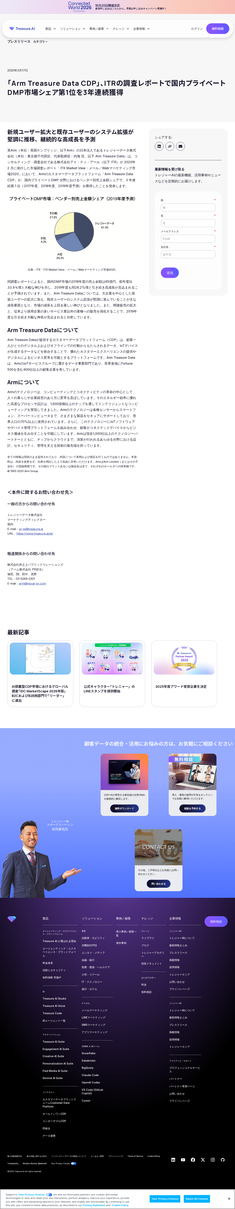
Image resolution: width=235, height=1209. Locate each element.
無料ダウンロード (124, 808)
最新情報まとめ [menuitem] (178, 945)
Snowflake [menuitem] (88, 1053)
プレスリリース (18, 41)
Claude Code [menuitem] (90, 1075)
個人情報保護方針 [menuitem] (14, 1156)
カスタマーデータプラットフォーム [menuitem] (59, 1103)
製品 (48, 28)
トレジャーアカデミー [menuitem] (152, 954)
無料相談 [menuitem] (146, 991)
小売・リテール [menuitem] (91, 974)
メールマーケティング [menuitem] (94, 1010)
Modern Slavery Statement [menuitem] (35, 1163)
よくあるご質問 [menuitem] (97, 1156)
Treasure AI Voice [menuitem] (54, 1005)
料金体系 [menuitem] (48, 962)
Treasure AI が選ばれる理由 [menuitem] (59, 941)
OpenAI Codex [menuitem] (91, 1082)
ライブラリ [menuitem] (147, 937)
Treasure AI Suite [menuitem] (54, 1041)
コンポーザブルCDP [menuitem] (54, 1121)
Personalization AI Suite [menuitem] (58, 1063)
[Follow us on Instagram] (213, 1160)
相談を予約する (192, 808)
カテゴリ (39, 41)
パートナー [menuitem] (175, 1078)
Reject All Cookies (197, 1198)
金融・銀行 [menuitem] (88, 960)
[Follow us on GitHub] (223, 1160)
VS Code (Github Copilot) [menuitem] (92, 1091)
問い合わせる (158, 883)
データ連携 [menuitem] (49, 1135)
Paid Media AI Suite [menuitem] (55, 1070)
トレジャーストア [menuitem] (179, 974)
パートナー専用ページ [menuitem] (182, 1086)
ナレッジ (119, 28)
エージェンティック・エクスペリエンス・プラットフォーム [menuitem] (59, 952)
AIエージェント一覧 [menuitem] (54, 1020)
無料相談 (218, 28)
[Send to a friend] (180, 146)
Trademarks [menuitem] (12, 1163)
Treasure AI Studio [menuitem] (54, 998)
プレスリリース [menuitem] (178, 952)
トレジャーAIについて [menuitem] (182, 937)
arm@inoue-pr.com (32, 583)
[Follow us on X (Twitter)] (203, 1160)
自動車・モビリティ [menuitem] (93, 937)
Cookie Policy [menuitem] (154, 1156)
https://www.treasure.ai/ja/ (34, 533)
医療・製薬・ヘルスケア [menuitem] (96, 967)
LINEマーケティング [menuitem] (93, 1017)
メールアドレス (188, 231)
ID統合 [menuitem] (46, 1128)
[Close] (229, 1199)
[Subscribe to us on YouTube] (183, 1160)
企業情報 (139, 28)
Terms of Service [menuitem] (135, 1156)
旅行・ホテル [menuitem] (89, 989)
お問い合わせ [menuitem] (177, 981)
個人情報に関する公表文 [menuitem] (37, 1156)
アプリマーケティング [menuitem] (94, 1032)
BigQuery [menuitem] (87, 1067)
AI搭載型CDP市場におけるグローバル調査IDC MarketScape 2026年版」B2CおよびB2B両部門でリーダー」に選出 (40, 693)
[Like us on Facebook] (193, 1160)
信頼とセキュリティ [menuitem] (54, 970)
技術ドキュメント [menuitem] (151, 963)
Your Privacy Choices (31, 1194)
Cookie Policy (120, 1205)
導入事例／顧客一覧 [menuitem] (126, 933)
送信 (170, 273)
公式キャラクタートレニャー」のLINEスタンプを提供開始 (109, 688)
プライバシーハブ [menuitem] (179, 989)
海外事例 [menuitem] (121, 942)
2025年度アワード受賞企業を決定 (181, 686)
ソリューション (70, 28)
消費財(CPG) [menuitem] (89, 945)
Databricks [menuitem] (88, 1060)
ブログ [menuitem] (145, 945)
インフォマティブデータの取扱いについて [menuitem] (68, 1156)
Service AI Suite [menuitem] (53, 1078)
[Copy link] (169, 146)
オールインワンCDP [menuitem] (54, 1113)
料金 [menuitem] (144, 984)
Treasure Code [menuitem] (52, 1013)
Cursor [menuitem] (86, 1100)
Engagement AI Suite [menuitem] (56, 1049)
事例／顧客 (97, 28)
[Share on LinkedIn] (159, 146)
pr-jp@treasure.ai (31, 529)
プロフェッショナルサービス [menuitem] (184, 1069)
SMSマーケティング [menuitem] (93, 1024)
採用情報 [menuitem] (174, 967)
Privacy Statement (94, 1205)
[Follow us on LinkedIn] (173, 1160)
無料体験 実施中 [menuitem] (52, 977)
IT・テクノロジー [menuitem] (92, 981)
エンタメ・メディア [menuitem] (93, 952)
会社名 (188, 246)
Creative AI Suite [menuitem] (53, 1056)
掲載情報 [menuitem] (174, 960)
